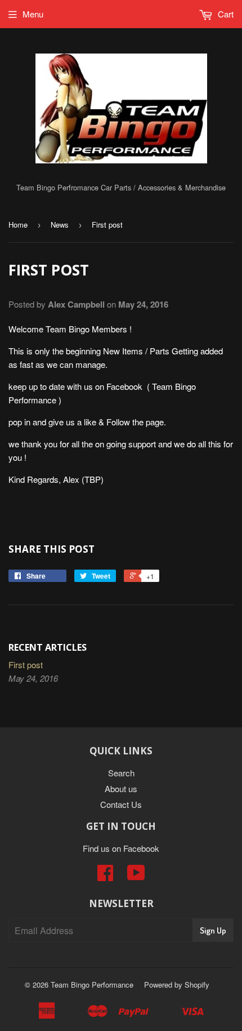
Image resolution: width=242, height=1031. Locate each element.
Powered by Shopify (176, 984)
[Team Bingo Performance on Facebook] (105, 876)
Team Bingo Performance (92, 984)
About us (121, 788)
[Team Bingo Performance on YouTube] (136, 876)
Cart (225, 14)
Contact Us (121, 804)
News (60, 224)
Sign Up (213, 930)
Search (121, 773)
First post (25, 664)
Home (18, 224)
